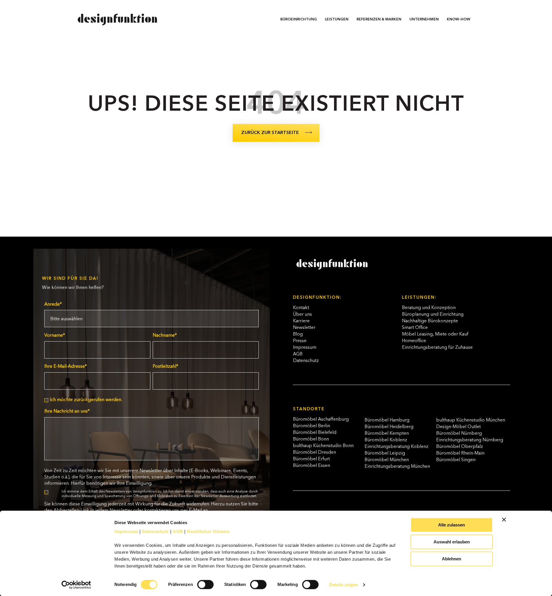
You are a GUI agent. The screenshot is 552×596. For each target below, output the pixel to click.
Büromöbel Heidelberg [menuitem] (389, 427)
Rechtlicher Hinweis (208, 531)
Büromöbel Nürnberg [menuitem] (459, 433)
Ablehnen (451, 558)
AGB (178, 531)
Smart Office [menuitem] (415, 327)
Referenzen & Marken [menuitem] (378, 19)
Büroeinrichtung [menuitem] (298, 19)
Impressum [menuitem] (304, 347)
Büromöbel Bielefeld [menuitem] (314, 432)
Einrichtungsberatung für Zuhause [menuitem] (437, 347)
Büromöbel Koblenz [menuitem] (386, 440)
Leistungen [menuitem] (336, 19)
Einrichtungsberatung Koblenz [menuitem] (396, 446)
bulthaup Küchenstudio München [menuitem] (470, 420)
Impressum (126, 531)
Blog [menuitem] (298, 334)
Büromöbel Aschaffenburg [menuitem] (321, 419)
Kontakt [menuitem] (301, 308)
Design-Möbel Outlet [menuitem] (458, 427)
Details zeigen (343, 584)
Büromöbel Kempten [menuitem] (387, 433)
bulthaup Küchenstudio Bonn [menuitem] (323, 446)
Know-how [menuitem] (458, 19)
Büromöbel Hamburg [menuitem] (387, 420)
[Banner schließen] (504, 520)
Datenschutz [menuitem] (306, 361)
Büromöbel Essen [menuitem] (311, 465)
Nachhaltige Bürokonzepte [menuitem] (430, 321)
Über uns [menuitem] (302, 314)
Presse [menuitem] (299, 341)
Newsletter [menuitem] (304, 327)
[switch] (199, 582)
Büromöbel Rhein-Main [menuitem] (460, 453)
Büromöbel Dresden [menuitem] (314, 452)
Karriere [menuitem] (301, 321)
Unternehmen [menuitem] (424, 19)
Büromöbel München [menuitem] (387, 460)
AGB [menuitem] (297, 354)
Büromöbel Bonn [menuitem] (311, 439)
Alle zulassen (451, 524)
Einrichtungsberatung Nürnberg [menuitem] (469, 440)
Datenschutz (155, 531)
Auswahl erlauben (452, 541)
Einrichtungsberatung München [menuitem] (397, 466)
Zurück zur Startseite (270, 133)
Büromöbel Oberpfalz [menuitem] (459, 446)
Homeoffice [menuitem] (414, 341)
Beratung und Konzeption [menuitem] (429, 308)
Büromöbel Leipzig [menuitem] (385, 453)
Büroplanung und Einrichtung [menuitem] (432, 314)
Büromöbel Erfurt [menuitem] (311, 459)
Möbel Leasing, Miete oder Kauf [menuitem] (435, 334)
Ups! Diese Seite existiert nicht (276, 105)
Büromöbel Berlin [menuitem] (311, 426)
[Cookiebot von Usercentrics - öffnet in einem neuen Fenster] (76, 584)
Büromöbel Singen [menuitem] (456, 460)
